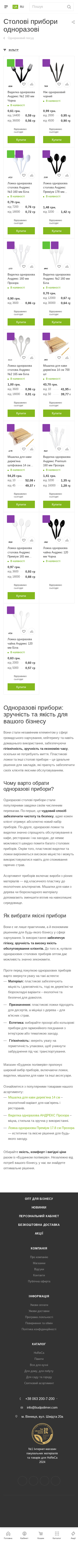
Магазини (39, 1263)
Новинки (39, 1207)
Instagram (33, 1480)
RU (22, 6)
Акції (39, 1233)
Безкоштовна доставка (39, 1224)
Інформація (39, 1296)
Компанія (39, 1248)
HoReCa (39, 1352)
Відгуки (39, 1269)
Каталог (39, 1344)
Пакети (39, 1359)
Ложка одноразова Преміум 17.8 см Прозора (41, 1128)
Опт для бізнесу (39, 1198)
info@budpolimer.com (42, 1407)
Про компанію (39, 1257)
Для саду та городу (39, 1377)
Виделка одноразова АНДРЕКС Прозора (38, 1115)
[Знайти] (68, 6)
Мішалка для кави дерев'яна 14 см (34, 1097)
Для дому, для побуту (39, 1371)
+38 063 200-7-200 (40, 1399)
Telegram (44, 1480)
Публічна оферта (39, 1281)
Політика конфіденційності (39, 1329)
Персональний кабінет (39, 1216)
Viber (55, 1480)
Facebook (22, 1480)
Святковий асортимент (39, 1383)
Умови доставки (39, 1311)
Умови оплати (39, 1305)
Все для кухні (39, 1365)
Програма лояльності (39, 1317)
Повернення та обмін (39, 1323)
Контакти (39, 1275)
